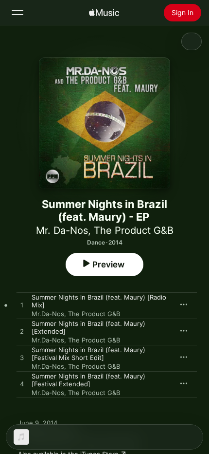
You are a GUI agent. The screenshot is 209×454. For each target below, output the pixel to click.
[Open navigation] (17, 12)
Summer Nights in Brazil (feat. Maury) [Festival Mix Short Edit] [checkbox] (88, 353)
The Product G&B (134, 230)
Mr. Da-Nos (62, 230)
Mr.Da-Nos (48, 314)
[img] (104, 12)
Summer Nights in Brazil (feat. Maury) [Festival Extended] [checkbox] (88, 380)
